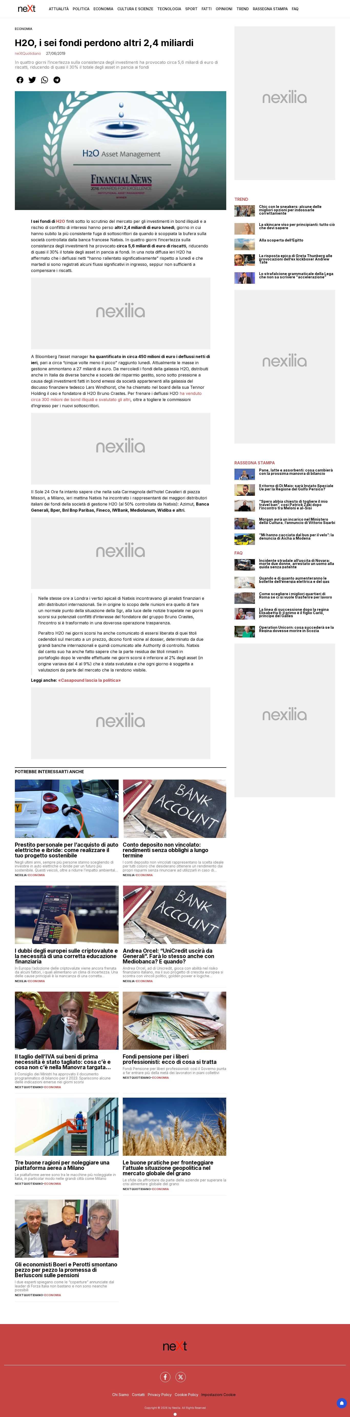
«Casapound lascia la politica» (89, 680)
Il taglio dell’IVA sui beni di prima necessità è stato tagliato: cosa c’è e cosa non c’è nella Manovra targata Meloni (63, 1062)
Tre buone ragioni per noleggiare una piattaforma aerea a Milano (62, 1165)
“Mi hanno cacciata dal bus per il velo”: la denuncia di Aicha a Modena (296, 536)
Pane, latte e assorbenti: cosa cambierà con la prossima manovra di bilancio (296, 472)
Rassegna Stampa (270, 9)
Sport (191, 9)
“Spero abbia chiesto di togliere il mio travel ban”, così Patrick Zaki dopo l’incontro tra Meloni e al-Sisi (293, 505)
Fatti (207, 9)
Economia (103, 9)
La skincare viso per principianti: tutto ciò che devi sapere (297, 226)
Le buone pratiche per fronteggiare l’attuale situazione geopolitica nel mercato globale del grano (168, 1168)
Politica (81, 9)
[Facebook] (162, 1374)
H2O (60, 221)
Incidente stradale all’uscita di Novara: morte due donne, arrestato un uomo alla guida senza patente (296, 564)
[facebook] (20, 83)
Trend (242, 9)
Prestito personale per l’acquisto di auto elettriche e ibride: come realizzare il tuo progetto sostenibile (66, 850)
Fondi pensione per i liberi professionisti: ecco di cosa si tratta (170, 1059)
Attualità (59, 9)
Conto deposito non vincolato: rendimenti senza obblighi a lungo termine (165, 850)
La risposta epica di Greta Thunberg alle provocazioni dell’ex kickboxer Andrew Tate (295, 259)
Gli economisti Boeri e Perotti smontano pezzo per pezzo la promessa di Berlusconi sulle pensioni (66, 1270)
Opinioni (224, 9)
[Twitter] (178, 1374)
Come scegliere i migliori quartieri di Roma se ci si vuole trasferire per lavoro (295, 595)
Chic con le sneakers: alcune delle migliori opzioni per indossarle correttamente (290, 210)
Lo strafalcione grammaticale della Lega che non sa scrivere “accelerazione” (296, 275)
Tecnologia (169, 9)
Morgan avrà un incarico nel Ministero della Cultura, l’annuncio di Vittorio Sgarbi (297, 521)
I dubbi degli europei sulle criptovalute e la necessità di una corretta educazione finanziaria (66, 956)
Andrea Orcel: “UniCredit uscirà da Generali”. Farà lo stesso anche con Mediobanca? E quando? (168, 956)
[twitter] (32, 83)
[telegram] (57, 83)
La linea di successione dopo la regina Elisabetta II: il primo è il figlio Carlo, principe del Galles (294, 613)
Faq (295, 9)
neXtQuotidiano (28, 53)
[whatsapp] (44, 83)
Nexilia (21, 875)
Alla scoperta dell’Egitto (281, 240)
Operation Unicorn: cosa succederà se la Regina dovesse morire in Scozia (296, 629)
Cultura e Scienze (135, 9)
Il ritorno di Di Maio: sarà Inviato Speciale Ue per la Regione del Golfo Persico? (296, 487)
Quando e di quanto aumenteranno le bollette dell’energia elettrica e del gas (294, 580)
